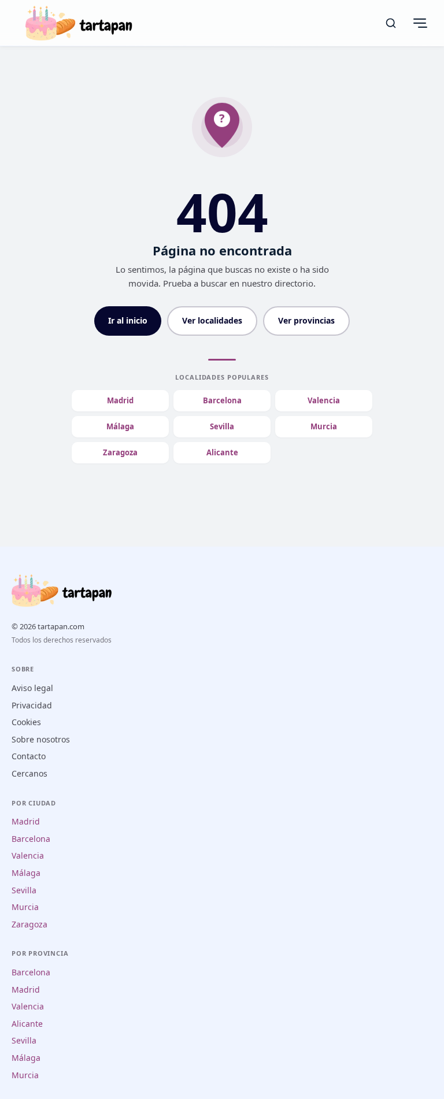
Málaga (120, 426)
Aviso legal (32, 687)
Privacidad (32, 705)
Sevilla (222, 426)
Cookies (26, 721)
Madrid (120, 400)
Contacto (29, 756)
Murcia (323, 426)
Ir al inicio (127, 320)
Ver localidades (212, 320)
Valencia (324, 400)
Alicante (222, 452)
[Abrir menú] (419, 23)
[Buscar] (390, 23)
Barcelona (222, 400)
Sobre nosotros (41, 739)
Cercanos (29, 773)
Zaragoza (120, 452)
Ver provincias (306, 320)
